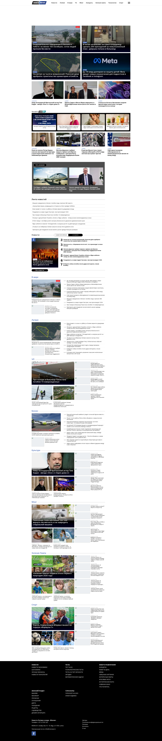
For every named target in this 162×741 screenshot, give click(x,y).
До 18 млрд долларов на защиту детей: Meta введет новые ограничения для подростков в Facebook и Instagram (104, 73)
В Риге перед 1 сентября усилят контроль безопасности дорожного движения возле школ (58, 221)
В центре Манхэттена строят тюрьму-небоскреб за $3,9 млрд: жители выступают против (93, 152)
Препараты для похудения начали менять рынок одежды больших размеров (54, 229)
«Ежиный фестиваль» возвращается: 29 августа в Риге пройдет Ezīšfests (53, 206)
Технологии (112, 3)
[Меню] (129, 3)
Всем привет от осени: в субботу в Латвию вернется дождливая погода (53, 209)
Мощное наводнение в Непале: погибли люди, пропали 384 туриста (52, 203)
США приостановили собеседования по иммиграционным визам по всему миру (118, 152)
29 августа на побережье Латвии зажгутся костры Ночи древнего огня (53, 227)
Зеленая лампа (100, 3)
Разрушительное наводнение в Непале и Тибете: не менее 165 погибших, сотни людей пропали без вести (54, 46)
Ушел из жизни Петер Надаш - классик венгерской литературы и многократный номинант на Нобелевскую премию (43, 152)
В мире (70, 3)
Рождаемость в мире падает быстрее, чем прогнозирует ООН (50, 212)
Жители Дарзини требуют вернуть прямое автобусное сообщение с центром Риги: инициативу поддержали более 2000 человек (67, 153)
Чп (76, 3)
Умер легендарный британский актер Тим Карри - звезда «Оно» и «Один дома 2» (47, 103)
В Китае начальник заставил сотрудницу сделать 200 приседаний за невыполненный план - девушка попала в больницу (104, 46)
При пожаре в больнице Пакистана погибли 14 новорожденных (51, 215)
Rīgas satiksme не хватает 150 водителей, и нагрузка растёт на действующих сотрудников (58, 224)
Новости (54, 3)
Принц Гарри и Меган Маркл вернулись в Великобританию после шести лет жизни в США (80, 104)
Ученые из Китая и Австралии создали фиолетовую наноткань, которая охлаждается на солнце (112, 104)
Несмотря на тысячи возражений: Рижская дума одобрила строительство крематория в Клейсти (56, 75)
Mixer (81, 3)
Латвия (62, 3)
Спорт (121, 3)
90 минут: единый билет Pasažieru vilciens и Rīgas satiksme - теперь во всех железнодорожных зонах (61, 218)
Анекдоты (89, 3)
